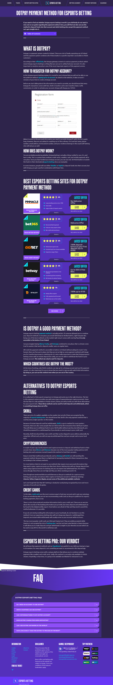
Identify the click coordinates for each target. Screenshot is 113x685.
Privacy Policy (14, 653)
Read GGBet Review (32, 257)
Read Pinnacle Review (31, 210)
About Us (26, 648)
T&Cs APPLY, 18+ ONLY (76, 211)
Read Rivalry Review (32, 301)
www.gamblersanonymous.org (68, 659)
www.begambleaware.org (66, 657)
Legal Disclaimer (15, 657)
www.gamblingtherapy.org (66, 655)
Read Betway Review (32, 279)
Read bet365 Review (31, 232)
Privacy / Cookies (14, 661)
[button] (56, 311)
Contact (25, 650)
